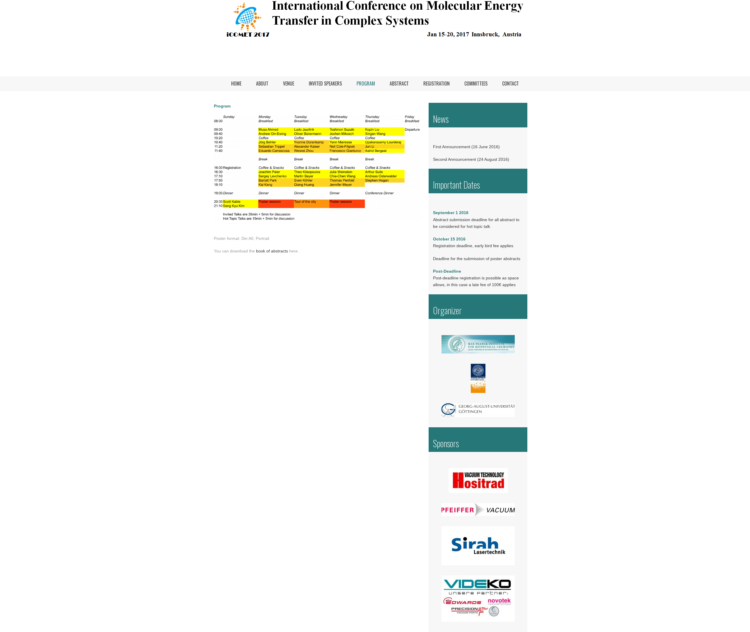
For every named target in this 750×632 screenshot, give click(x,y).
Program (366, 83)
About (262, 83)
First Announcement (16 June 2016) (466, 146)
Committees (476, 83)
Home (236, 83)
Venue (288, 83)
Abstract (399, 83)
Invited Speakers (325, 83)
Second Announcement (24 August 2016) (471, 159)
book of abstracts (272, 251)
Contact (510, 83)
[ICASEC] (375, 38)
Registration (436, 83)
